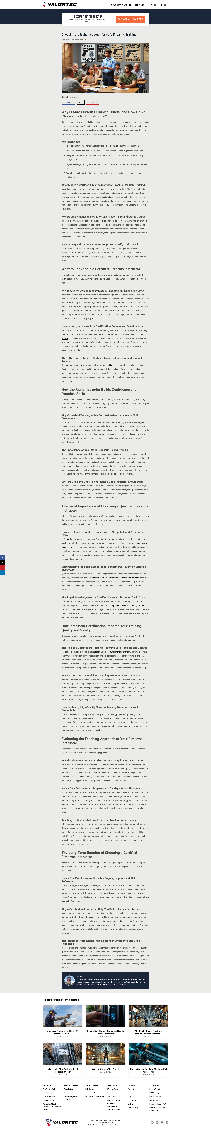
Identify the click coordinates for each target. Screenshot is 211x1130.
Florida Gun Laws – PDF (157, 1104)
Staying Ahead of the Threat (105, 1069)
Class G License (112, 1093)
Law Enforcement (49, 1097)
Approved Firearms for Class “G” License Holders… (62, 1032)
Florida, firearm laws (72, 539)
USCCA (65, 338)
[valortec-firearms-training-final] (60, 4)
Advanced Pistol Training (72, 1093)
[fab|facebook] (157, 1122)
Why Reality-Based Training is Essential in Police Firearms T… (148, 1032)
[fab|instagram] (152, 1122)
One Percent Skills (49, 1089)
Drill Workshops (154, 1093)
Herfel (83, 40)
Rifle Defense (90, 1089)
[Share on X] (2, 562)
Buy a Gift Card (154, 1089)
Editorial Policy (133, 1108)
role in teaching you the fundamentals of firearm (110, 652)
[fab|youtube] (161, 1122)
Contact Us (132, 1100)
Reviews (131, 1093)
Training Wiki (153, 1100)
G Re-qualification (113, 1089)
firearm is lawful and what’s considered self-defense (116, 578)
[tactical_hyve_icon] (167, 1122)
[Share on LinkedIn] (2, 572)
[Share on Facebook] (2, 557)
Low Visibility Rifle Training (94, 1097)
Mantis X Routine (155, 1097)
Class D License (112, 1097)
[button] (147, 4)
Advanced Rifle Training (93, 1093)
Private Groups (48, 1093)
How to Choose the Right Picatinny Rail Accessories (148, 1070)
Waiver (130, 1104)
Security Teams (48, 1100)
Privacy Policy (106, 1125)
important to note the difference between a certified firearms (91, 365)
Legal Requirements (117, 1125)
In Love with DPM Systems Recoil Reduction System (62, 1070)
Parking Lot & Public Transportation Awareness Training (52, 1106)
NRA (140, 334)
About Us (131, 1089)
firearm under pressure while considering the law (122, 605)
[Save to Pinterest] (2, 567)
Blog (129, 1097)
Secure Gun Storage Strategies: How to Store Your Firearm (105, 1032)
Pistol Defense (69, 1089)
